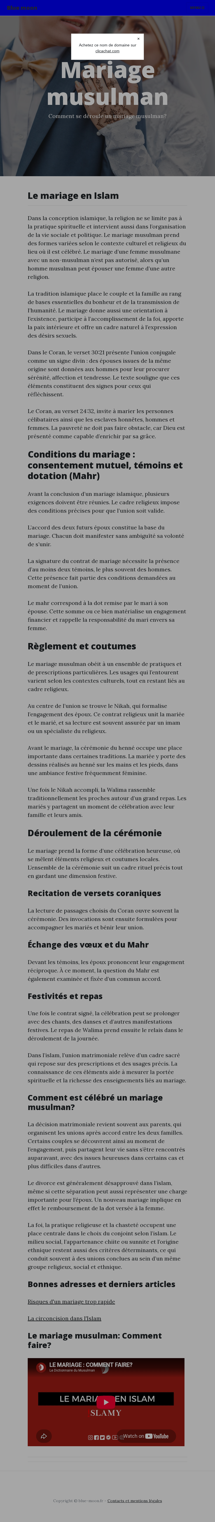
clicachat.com (107, 51)
